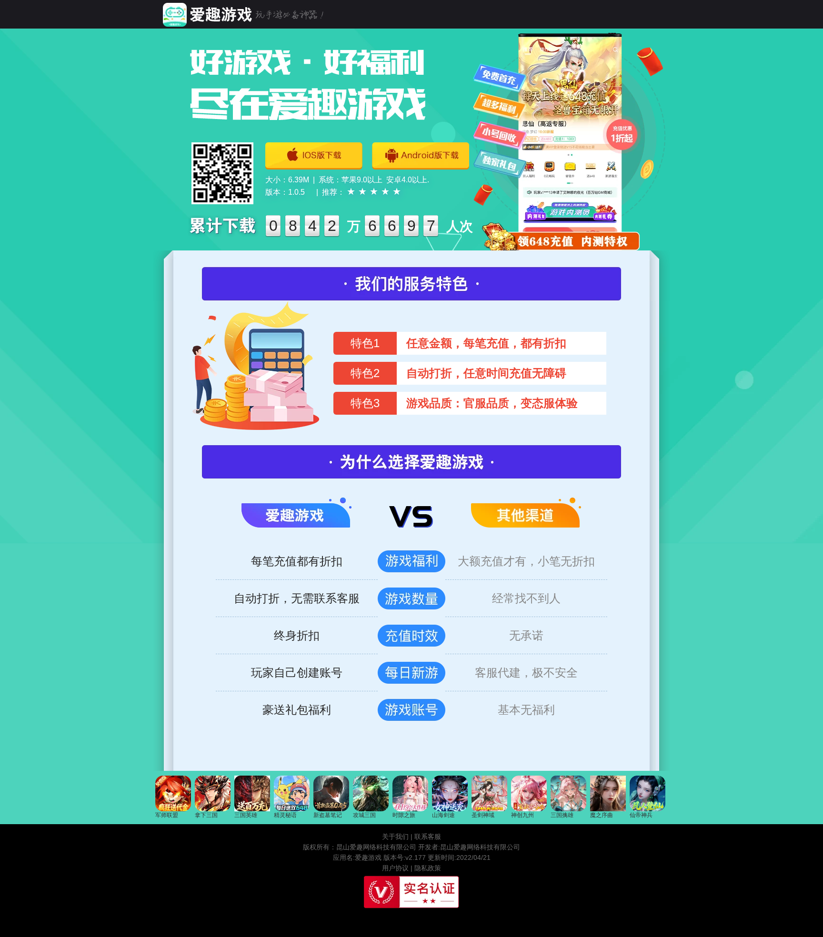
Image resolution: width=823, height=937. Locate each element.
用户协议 (395, 868)
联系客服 (427, 836)
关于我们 (395, 836)
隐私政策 (427, 868)
